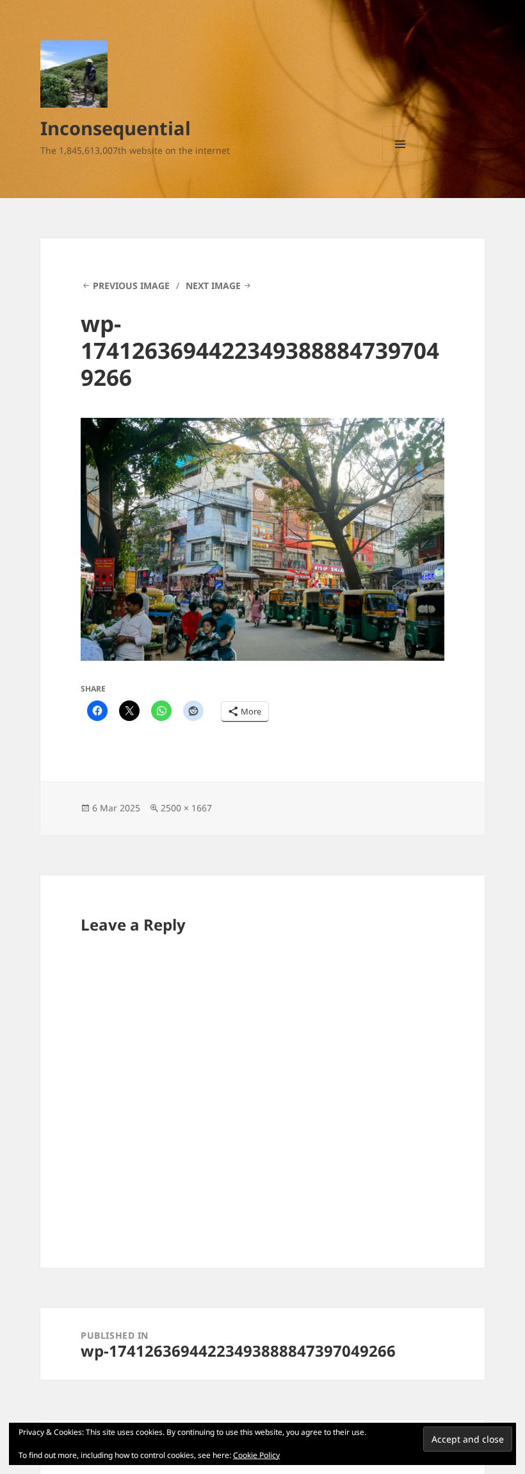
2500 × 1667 (186, 808)
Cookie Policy (256, 1455)
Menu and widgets (400, 161)
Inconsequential (115, 127)
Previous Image (131, 285)
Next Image (213, 285)
